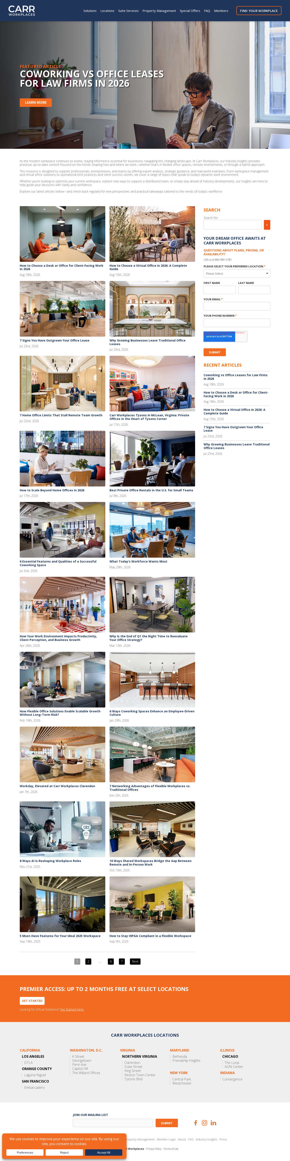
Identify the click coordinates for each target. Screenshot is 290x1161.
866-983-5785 (223, 259)
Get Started (32, 1001)
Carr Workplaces (24, 11)
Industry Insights (206, 1139)
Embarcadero (34, 1088)
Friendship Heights (186, 1061)
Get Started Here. (72, 1009)
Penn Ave (79, 1065)
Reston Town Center (140, 1075)
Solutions (90, 11)
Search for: (211, 218)
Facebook (195, 1123)
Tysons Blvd (133, 1079)
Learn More (35, 102)
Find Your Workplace (259, 11)
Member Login (166, 1139)
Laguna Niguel (35, 1075)
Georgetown (81, 1061)
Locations (107, 11)
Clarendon (132, 1063)
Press (223, 1139)
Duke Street (133, 1067)
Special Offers (190, 11)
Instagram (204, 1123)
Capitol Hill (80, 1069)
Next (135, 961)
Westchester (181, 1083)
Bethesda (179, 1057)
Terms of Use (171, 1148)
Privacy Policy (153, 1148)
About (182, 1139)
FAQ (207, 11)
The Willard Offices (86, 1073)
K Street (78, 1057)
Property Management (159, 11)
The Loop (232, 1063)
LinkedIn (213, 1123)
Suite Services (128, 11)
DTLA (28, 1063)
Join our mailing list (90, 1115)
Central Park (181, 1079)
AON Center (234, 1067)
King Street (132, 1071)
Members (221, 11)
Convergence (232, 1079)
